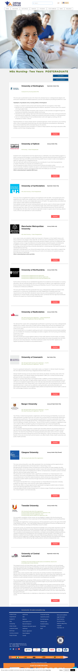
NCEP (41, 628)
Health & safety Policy (62, 623)
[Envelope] (59, 2)
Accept (72, 670)
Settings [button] (61, 670)
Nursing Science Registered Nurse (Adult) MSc (32, 275)
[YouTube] (19, 649)
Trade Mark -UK (60, 627)
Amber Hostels (13, 626)
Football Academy (44, 623)
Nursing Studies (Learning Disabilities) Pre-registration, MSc (35, 512)
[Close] (76, 670)
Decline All (67, 670)
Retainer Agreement (27, 631)
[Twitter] (10, 649)
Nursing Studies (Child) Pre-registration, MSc (32, 514)
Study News (43, 626)
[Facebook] (13, 649)
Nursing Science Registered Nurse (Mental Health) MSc (34, 277)
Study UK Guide (13, 635)
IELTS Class (12, 630)
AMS (24, 616)
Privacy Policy (48, 670)
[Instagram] (16, 649)
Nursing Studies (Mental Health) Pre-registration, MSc (34, 515)
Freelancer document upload (29, 626)
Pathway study (43, 621)
